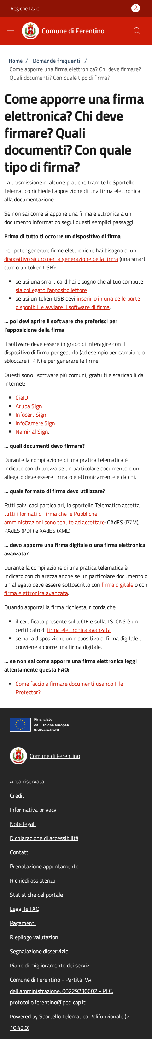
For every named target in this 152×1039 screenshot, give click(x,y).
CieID (22, 397)
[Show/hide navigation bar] (10, 30)
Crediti (18, 795)
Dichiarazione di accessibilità (44, 838)
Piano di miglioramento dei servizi (50, 965)
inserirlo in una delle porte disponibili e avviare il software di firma (78, 302)
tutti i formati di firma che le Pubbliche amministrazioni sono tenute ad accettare (54, 517)
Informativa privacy (33, 809)
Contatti (20, 852)
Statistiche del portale (36, 894)
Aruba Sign (29, 406)
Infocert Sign (31, 414)
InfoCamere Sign (35, 423)
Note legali (23, 824)
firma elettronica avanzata (36, 593)
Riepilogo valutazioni (35, 937)
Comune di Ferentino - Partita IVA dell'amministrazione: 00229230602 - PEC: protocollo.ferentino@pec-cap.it (61, 990)
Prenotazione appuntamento (44, 866)
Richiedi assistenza (32, 880)
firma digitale (117, 584)
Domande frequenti (57, 60)
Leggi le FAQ (25, 908)
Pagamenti (23, 923)
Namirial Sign (32, 431)
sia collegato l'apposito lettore (51, 290)
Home (15, 60)
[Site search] (137, 31)
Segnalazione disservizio (39, 951)
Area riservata (27, 781)
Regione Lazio (25, 8)
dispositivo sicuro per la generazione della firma (61, 259)
